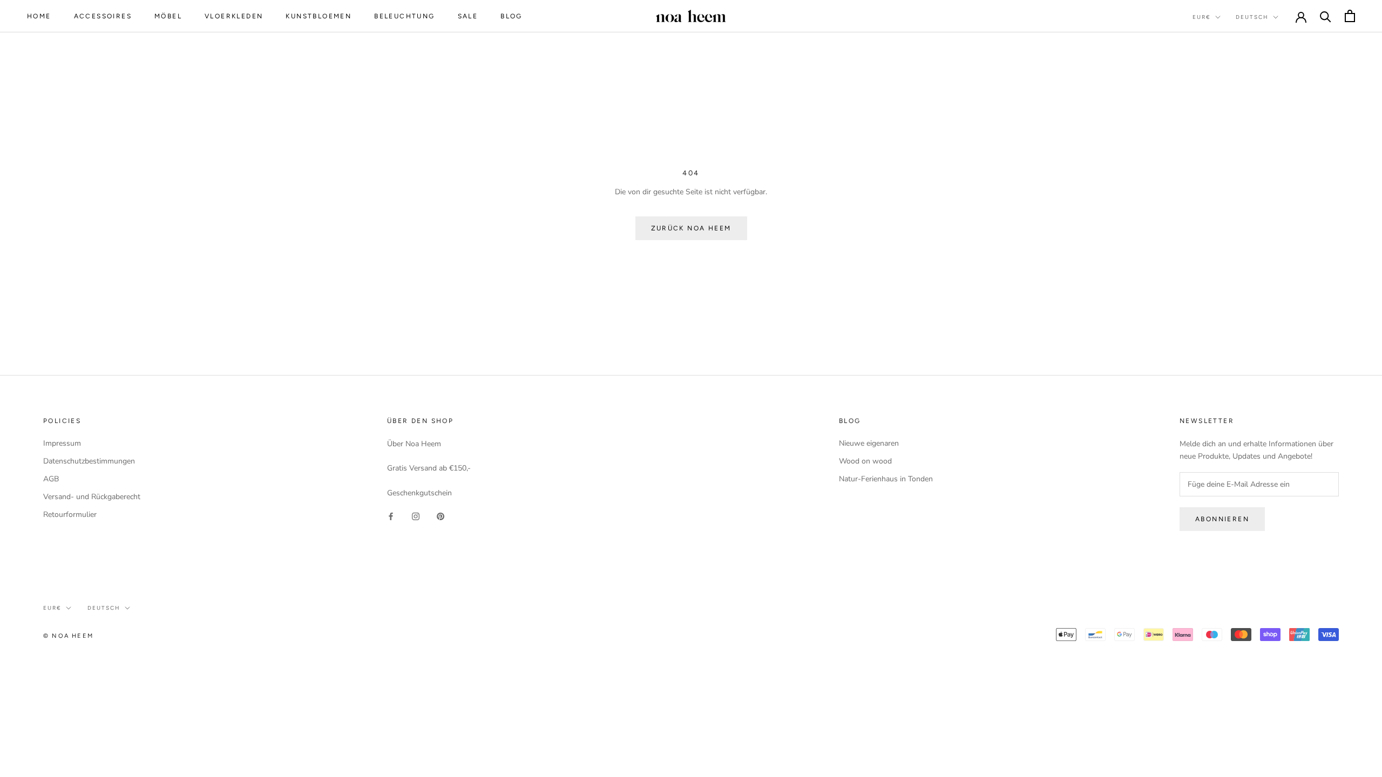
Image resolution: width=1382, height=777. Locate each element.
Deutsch (1252, 17)
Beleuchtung (404, 16)
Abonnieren (1222, 519)
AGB (51, 479)
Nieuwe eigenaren (869, 443)
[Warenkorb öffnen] (1350, 16)
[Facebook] (391, 516)
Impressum (62, 443)
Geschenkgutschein (419, 493)
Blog (511, 16)
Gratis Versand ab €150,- (429, 468)
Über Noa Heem (414, 444)
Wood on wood (865, 461)
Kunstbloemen (318, 16)
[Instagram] (415, 516)
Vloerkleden (234, 16)
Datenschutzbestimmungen (89, 461)
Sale (468, 16)
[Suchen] (1325, 16)
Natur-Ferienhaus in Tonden (886, 479)
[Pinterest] (440, 516)
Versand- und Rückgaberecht (91, 497)
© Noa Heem (68, 635)
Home (39, 16)
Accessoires (103, 16)
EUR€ (1202, 17)
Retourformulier (70, 514)
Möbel (168, 16)
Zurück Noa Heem (691, 228)
